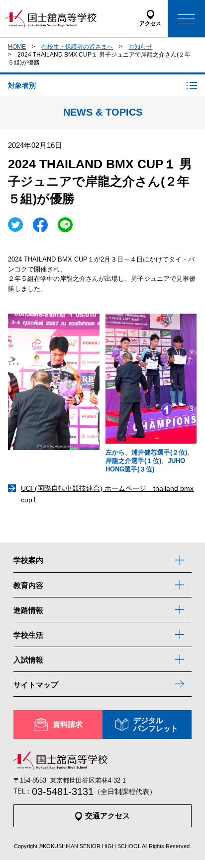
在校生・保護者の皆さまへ (77, 46)
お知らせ (140, 46)
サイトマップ (35, 684)
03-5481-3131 (63, 791)
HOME (17, 46)
